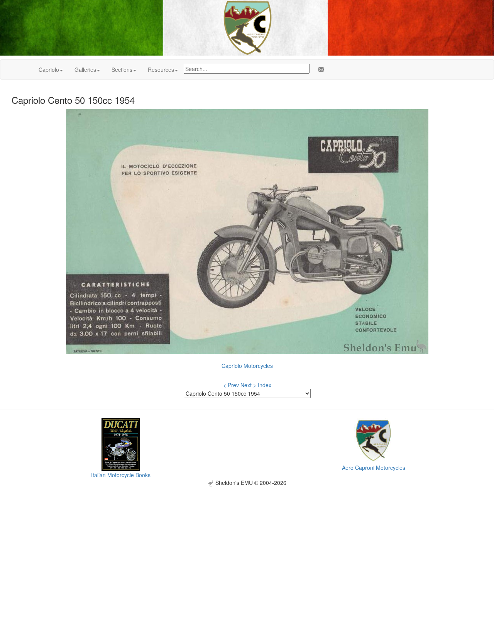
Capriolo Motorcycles (247, 365)
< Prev (231, 385)
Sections (122, 69)
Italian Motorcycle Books (121, 475)
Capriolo (49, 69)
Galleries (85, 69)
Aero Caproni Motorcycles (373, 467)
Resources (161, 69)
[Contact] (320, 69)
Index (264, 385)
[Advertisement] (247, 540)
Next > (248, 385)
